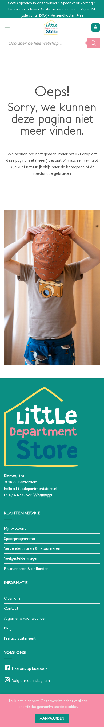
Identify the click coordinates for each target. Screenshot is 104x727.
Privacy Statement (19, 638)
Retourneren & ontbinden (26, 568)
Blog (8, 628)
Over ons (12, 598)
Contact (11, 608)
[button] (7, 27)
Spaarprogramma (19, 538)
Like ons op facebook (29, 668)
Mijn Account (15, 528)
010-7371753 (13, 495)
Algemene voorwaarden (25, 618)
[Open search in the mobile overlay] (52, 43)
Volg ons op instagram (31, 680)
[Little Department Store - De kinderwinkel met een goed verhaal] (50, 27)
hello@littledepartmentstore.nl (30, 488)
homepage (75, 166)
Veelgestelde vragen (21, 558)
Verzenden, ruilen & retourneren (32, 548)
